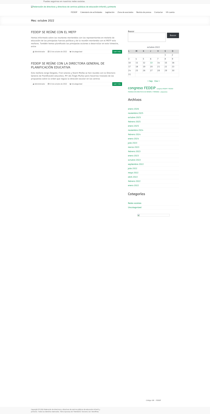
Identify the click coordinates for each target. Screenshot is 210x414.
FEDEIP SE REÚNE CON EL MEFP (53, 32)
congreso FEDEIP (142, 88)
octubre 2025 (134, 117)
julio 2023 (132, 143)
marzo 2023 (133, 147)
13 (151, 63)
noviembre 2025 (135, 113)
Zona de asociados (125, 12)
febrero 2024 (134, 134)
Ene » (157, 81)
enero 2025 (133, 126)
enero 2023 (133, 156)
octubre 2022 (134, 160)
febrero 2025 (134, 122)
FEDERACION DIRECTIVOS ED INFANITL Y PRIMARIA (143, 92)
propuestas (164, 92)
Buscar (131, 31)
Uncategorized (77, 52)
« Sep (150, 81)
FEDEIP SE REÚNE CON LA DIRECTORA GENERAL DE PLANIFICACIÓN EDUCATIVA (67, 65)
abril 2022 (133, 177)
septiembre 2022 (136, 164)
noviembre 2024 (135, 130)
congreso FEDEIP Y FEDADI (165, 89)
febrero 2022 (134, 181)
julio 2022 (132, 168)
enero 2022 (133, 185)
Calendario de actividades (91, 12)
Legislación (109, 12)
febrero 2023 (134, 151)
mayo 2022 (133, 173)
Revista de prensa (143, 12)
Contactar (158, 12)
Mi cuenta (170, 12)
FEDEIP (74, 12)
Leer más (117, 52)
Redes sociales (134, 203)
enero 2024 (133, 139)
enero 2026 (133, 109)
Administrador (40, 52)
